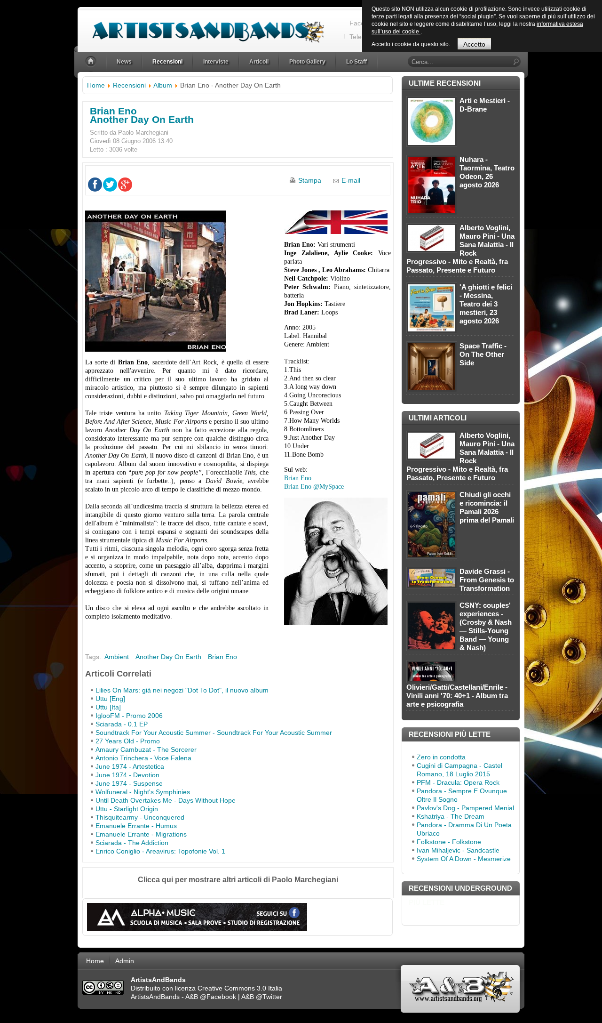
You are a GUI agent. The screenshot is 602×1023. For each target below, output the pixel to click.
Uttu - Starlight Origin (126, 809)
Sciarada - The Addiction (131, 842)
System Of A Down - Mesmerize (464, 858)
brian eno (222, 657)
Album (162, 85)
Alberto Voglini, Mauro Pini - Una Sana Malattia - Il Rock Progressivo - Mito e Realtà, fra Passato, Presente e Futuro (460, 249)
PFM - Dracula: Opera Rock (458, 782)
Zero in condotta (441, 757)
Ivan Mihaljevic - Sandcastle (458, 850)
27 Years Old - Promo (127, 741)
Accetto (474, 44)
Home (96, 85)
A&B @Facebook (210, 996)
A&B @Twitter (261, 996)
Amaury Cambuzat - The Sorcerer (146, 749)
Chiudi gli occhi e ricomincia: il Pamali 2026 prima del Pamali (486, 507)
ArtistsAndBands (155, 996)
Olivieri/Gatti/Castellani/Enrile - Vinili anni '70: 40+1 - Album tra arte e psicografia (457, 695)
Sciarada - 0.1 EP (121, 724)
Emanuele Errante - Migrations (141, 834)
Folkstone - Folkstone (449, 842)
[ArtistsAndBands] (201, 26)
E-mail (350, 180)
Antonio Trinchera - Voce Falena (143, 758)
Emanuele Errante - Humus (136, 826)
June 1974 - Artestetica (129, 766)
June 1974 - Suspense (129, 783)
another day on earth (168, 657)
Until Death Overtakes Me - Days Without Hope (165, 800)
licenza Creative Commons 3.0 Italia (228, 988)
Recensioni (129, 85)
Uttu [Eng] (110, 698)
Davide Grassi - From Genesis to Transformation (486, 579)
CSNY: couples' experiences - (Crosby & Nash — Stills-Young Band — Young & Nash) (485, 626)
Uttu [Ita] (108, 707)
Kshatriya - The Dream (450, 816)
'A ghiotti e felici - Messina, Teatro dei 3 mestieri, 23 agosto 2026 (485, 304)
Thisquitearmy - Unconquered (139, 817)
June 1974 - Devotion (127, 775)
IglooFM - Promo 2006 (129, 715)
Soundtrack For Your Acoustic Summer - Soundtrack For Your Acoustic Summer (213, 732)
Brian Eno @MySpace (314, 486)
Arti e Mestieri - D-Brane (484, 105)
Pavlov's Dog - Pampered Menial (465, 808)
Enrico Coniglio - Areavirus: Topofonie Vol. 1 (160, 851)
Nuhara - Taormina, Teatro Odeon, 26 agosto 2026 (487, 172)
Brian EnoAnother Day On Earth (142, 115)
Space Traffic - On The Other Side (483, 354)
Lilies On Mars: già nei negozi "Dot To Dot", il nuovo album (182, 690)
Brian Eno (297, 478)
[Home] (92, 62)
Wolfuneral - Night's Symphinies (142, 792)
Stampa (309, 180)
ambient (116, 657)
